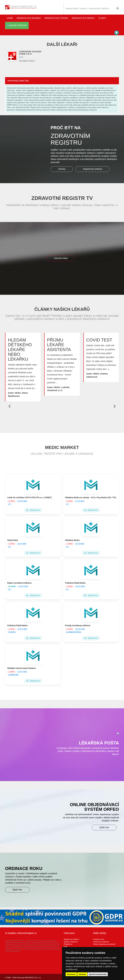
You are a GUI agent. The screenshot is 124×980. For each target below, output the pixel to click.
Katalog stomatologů (116, 32)
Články (102, 18)
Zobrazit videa (61, 258)
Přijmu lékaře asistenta (59, 344)
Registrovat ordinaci (92, 169)
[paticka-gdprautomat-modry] (62, 917)
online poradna (18, 25)
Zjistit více (104, 827)
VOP (65, 946)
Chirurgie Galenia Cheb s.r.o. (30, 52)
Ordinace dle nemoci (83, 18)
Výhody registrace (71, 942)
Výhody (61, 169)
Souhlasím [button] (71, 974)
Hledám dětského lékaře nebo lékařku (20, 349)
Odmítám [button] (82, 974)
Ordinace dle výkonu (56, 18)
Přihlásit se (68, 944)
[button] (9, 406)
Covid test (99, 339)
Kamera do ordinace (101, 942)
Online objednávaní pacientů (104, 944)
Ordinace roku (98, 939)
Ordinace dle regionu (28, 18)
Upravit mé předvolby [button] (98, 974)
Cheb (21, 57)
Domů (10, 18)
